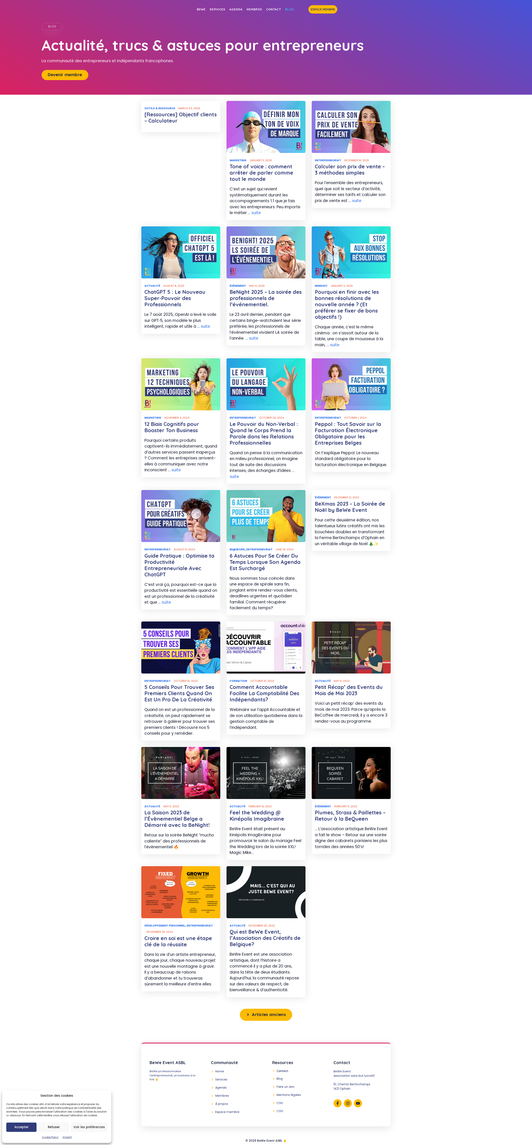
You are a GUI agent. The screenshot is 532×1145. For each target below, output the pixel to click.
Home (219, 1071)
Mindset (321, 286)
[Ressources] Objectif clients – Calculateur (180, 117)
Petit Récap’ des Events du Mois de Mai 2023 (349, 690)
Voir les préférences (89, 1127)
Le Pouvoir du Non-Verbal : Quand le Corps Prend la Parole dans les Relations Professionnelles (264, 433)
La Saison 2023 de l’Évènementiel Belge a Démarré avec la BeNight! (177, 818)
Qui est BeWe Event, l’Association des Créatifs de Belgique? (265, 937)
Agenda (236, 9)
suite (256, 213)
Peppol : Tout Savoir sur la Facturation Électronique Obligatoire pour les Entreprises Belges (348, 433)
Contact (273, 9)
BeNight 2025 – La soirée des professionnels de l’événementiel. (266, 298)
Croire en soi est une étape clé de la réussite (178, 941)
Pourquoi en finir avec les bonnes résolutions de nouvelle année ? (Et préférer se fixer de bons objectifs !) (347, 304)
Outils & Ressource (159, 108)
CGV (280, 1111)
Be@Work (237, 549)
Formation (238, 681)
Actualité (152, 286)
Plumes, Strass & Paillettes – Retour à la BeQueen (350, 815)
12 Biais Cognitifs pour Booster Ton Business (171, 427)
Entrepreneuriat (328, 160)
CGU (280, 1103)
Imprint (67, 1137)
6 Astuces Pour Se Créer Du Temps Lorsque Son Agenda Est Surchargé (265, 561)
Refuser (54, 1127)
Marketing (238, 160)
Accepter (21, 1127)
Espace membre (323, 9)
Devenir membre (65, 75)
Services (217, 9)
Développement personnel (164, 926)
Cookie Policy (50, 1137)
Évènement (238, 286)
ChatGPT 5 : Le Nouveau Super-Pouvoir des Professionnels (174, 298)
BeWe (201, 9)
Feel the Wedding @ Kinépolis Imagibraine (257, 815)
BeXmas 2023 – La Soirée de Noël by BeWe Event (350, 506)
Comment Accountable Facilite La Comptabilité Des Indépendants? (264, 693)
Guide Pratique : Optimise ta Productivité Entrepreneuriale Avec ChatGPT (179, 565)
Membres (254, 9)
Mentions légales (289, 1095)
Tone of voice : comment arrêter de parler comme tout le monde (261, 172)
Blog (289, 9)
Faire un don (285, 1087)
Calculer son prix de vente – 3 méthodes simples (350, 169)
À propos (221, 1104)
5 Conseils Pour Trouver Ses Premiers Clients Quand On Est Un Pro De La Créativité (179, 693)
